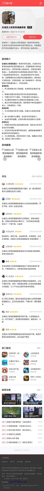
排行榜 (12, 462)
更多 (38, 348)
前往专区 (32, 37)
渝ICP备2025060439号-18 (30, 485)
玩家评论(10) (11, 37)
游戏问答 (28, 462)
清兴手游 (7, 488)
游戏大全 (5, 462)
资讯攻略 (20, 462)
